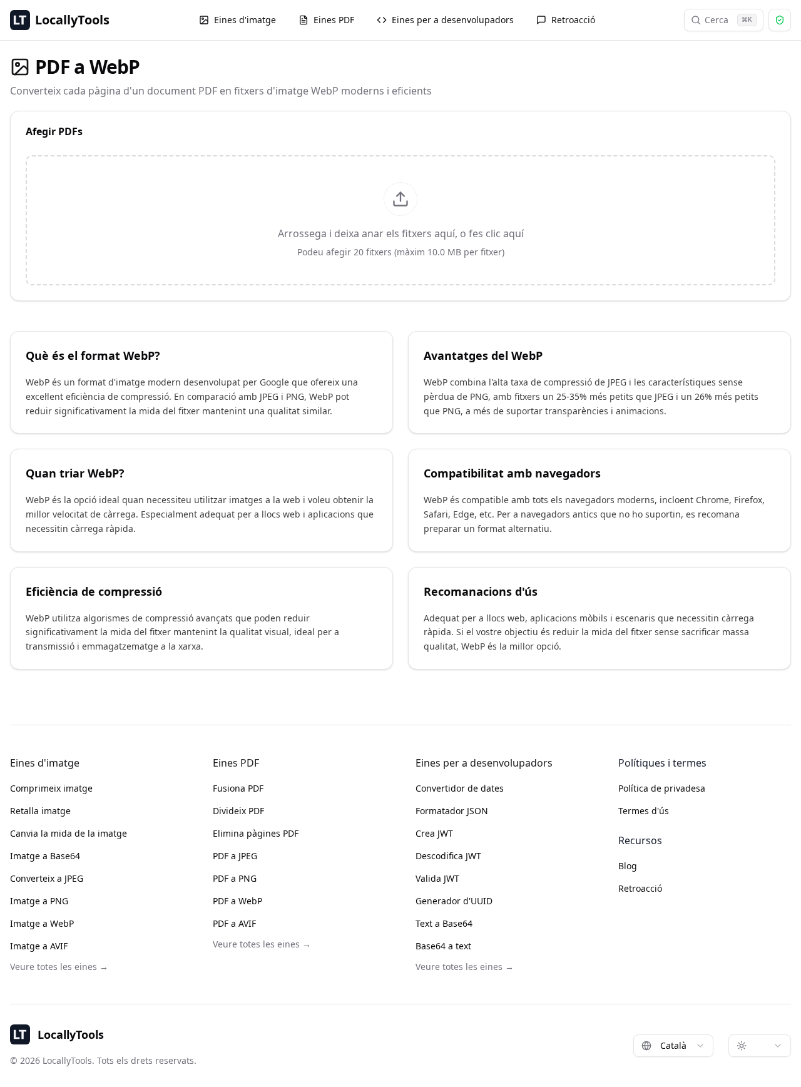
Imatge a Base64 (45, 856)
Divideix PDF (238, 811)
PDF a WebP (237, 901)
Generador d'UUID (454, 901)
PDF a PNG (235, 878)
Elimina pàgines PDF (255, 833)
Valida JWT (437, 878)
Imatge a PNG (39, 901)
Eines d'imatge (245, 20)
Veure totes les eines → (59, 966)
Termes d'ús (643, 811)
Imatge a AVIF (39, 946)
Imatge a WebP (42, 923)
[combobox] (673, 1045)
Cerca (728, 20)
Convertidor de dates (460, 788)
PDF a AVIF (234, 923)
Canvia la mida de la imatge (68, 833)
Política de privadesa (661, 788)
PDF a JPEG (235, 856)
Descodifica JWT (448, 856)
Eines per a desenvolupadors (453, 20)
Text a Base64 (444, 923)
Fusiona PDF (238, 788)
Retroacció (573, 20)
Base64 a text (443, 946)
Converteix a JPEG (46, 878)
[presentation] (400, 220)
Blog (627, 866)
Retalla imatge (40, 811)
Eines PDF (334, 20)
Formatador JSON (452, 811)
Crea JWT (434, 833)
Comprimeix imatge (51, 788)
